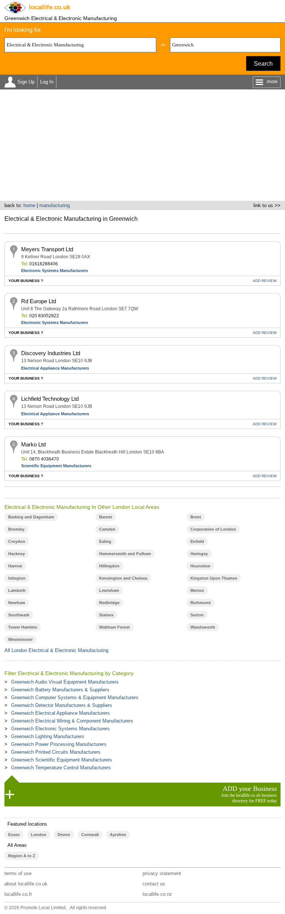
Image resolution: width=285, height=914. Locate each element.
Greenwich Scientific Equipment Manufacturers (61, 760)
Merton (197, 590)
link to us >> (267, 205)
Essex (14, 834)
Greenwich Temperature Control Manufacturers (61, 767)
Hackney (16, 553)
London (38, 834)
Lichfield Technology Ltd (50, 399)
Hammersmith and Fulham (125, 553)
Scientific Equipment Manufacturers (56, 465)
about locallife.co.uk (26, 884)
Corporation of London (213, 529)
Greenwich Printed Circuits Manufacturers (56, 752)
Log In (46, 82)
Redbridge (109, 602)
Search (263, 63)
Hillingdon (109, 566)
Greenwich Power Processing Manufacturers (59, 744)
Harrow (15, 566)
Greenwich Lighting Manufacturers (47, 736)
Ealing (105, 541)
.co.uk (49, 7)
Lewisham (109, 590)
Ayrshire (118, 834)
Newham (16, 602)
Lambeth (17, 590)
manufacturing (54, 205)
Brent (195, 517)
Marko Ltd (33, 444)
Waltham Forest (114, 627)
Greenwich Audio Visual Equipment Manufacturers (65, 682)
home (29, 205)
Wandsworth (202, 627)
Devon (64, 834)
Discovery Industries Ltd (50, 353)
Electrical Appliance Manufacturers (55, 368)
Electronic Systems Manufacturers (54, 270)
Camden (107, 529)
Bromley (16, 529)
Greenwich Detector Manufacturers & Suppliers (61, 705)
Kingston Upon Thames (213, 578)
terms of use (18, 873)
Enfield (197, 541)
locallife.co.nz (157, 894)
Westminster (20, 639)
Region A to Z (21, 856)
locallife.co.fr (18, 894)
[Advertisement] (142, 145)
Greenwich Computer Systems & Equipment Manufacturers (74, 697)
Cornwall (90, 834)
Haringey (199, 553)
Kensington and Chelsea (123, 578)
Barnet (105, 517)
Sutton (197, 615)
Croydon (16, 541)
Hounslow (200, 566)
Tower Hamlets (22, 627)
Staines (106, 615)
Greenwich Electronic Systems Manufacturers (60, 728)
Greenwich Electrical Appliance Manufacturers (60, 713)
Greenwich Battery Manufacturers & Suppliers (60, 689)
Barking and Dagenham (31, 517)
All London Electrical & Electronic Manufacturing (56, 650)
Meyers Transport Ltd (47, 249)
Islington (17, 578)
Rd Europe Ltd (38, 301)
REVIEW (264, 281)
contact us (153, 884)
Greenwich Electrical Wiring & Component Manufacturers (72, 721)
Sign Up (26, 82)
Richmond (200, 602)
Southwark (18, 615)
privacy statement (161, 873)
